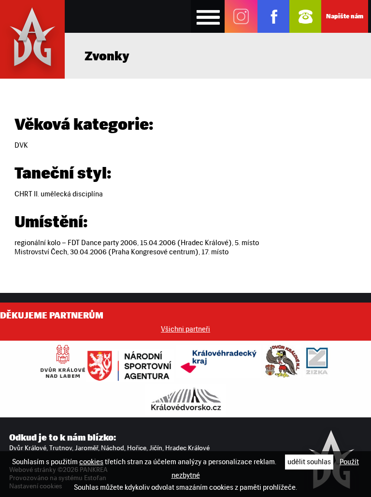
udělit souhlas (309, 461)
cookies (91, 461)
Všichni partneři (185, 329)
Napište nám (344, 16)
